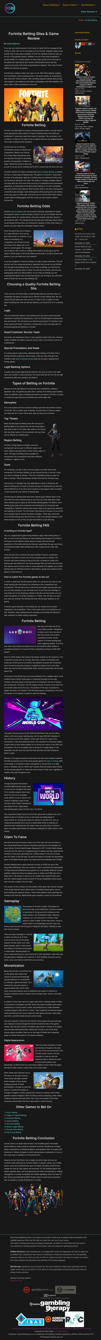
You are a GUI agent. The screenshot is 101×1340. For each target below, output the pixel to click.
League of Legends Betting (16, 1115)
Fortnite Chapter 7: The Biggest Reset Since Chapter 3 (85, 262)
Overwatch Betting (13, 1118)
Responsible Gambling (82, 1328)
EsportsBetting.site (60, 1331)
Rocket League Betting (14, 1127)
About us (22, 1328)
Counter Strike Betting (14, 1129)
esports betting (52, 761)
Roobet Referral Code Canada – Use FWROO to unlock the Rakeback (84, 249)
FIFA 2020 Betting (13, 1124)
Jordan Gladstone (13, 44)
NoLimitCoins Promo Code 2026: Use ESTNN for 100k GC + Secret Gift (85, 236)
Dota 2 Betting (11, 1112)
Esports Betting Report (35, 1328)
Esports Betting (50, 5)
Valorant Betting (12, 1121)
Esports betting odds (18, 212)
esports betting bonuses (24, 359)
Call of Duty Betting (13, 1132)
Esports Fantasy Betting (45, 172)
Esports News (69, 5)
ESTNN (80, 229)
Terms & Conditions (65, 1328)
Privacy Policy (51, 1328)
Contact (14, 1328)
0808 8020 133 (16, 1281)
